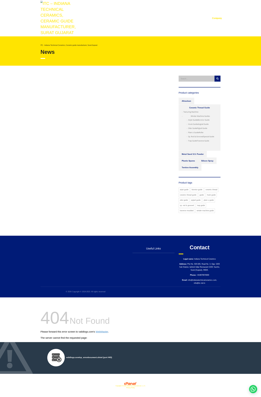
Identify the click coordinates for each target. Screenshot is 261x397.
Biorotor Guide (203, 120)
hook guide (211, 195)
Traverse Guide (203, 141)
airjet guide (184, 190)
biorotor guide (197, 190)
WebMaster (102, 331)
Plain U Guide (193, 132)
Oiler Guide (192, 128)
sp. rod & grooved (187, 205)
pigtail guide (196, 200)
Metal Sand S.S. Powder (193, 154)
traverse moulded (186, 211)
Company (217, 18)
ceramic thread (211, 190)
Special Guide (208, 136)
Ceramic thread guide (188, 195)
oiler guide (184, 200)
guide (202, 195)
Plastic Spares (188, 161)
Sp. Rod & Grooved (195, 136)
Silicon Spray (207, 161)
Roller (201, 132)
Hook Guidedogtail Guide (198, 124)
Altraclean (186, 101)
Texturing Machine (190, 112)
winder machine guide (205, 211)
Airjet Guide (193, 120)
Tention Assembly (190, 167)
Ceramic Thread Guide (199, 108)
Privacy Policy (130, 387)
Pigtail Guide (202, 128)
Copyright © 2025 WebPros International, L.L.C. (131, 386)
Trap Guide (192, 141)
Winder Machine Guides (200, 116)
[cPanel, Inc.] (130, 383)
